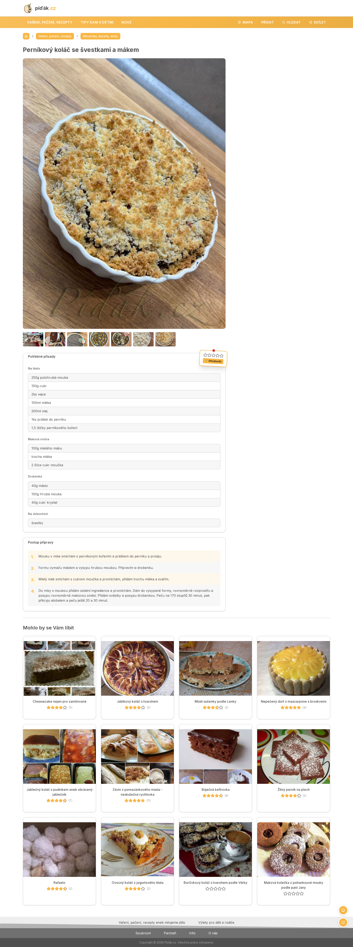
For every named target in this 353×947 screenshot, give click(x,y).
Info (192, 933)
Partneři (170, 933)
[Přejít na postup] (343, 922)
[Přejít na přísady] (343, 910)
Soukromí (143, 933)
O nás (213, 933)
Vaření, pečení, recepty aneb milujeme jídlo (152, 922)
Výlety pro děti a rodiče (216, 922)
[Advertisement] (281, 74)
